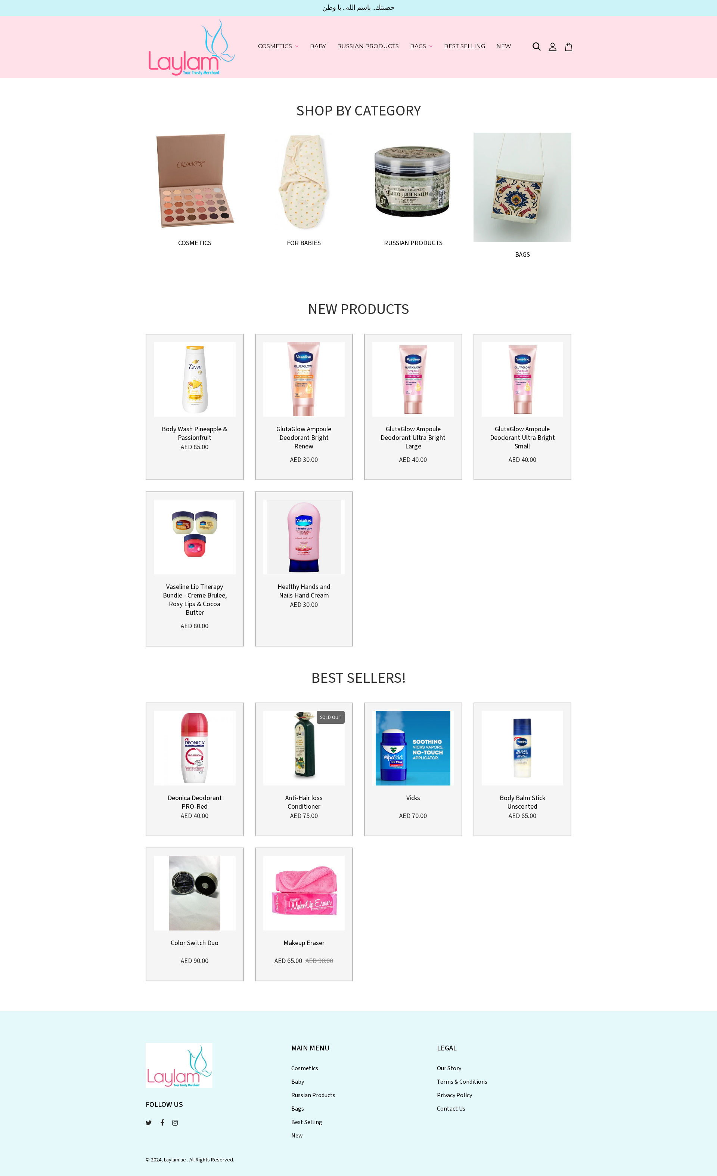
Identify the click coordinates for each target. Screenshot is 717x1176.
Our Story (449, 1068)
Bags (418, 46)
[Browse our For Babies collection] (304, 181)
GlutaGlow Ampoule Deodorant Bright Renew (303, 438)
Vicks (413, 798)
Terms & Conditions (462, 1082)
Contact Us (451, 1109)
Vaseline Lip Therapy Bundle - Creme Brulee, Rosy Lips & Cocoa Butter (195, 600)
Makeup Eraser (304, 943)
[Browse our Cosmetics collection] (195, 181)
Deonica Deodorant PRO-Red (195, 802)
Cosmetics (275, 46)
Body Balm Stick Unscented (522, 802)
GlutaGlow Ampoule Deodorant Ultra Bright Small (522, 438)
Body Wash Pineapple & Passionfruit (194, 433)
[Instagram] (175, 1122)
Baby (318, 46)
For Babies (304, 243)
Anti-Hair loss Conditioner (304, 802)
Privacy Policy (454, 1095)
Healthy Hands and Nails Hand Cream (303, 591)
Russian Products (368, 46)
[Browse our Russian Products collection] (413, 181)
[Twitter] (149, 1122)
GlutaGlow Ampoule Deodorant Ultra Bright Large (413, 438)
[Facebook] (162, 1122)
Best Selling (464, 46)
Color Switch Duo (194, 943)
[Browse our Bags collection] (522, 186)
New (503, 46)
